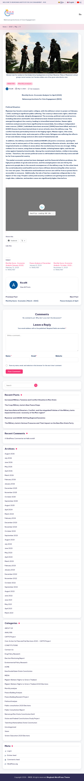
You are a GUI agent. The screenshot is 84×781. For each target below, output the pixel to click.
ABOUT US (9, 637)
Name (9, 365)
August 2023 (10, 549)
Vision (7, 741)
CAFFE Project (10, 646)
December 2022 (11, 583)
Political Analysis (11, 711)
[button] (25, 296)
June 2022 (8, 605)
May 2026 (8, 476)
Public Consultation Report (15, 719)
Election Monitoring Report (15, 668)
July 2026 (8, 467)
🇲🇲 (61, 2)
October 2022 (10, 592)
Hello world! (30, 448)
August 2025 (10, 515)
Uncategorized (10, 736)
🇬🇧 (70, 2)
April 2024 (9, 519)
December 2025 (11, 497)
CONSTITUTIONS (11, 655)
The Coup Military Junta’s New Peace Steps (22, 414)
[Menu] (80, 14)
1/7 (29, 237)
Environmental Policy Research (16, 672)
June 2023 (8, 558)
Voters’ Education (17, 745)
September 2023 (11, 545)
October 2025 (10, 506)
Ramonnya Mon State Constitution (20, 723)
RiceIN (23, 292)
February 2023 (10, 575)
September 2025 (11, 510)
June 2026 (8, 472)
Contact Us (9, 659)
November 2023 (11, 536)
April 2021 (8, 618)
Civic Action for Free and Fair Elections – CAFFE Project (28, 650)
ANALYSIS (11, 83)
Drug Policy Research (12, 663)
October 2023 (10, 540)
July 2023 (8, 553)
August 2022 (10, 601)
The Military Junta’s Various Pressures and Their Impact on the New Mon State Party (39, 432)
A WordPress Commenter (14, 448)
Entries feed (11, 765)
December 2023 (11, 532)
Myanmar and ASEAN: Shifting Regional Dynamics (25, 427)
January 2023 (10, 579)
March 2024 (9, 523)
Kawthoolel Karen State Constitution (18, 680)
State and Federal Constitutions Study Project (22, 728)
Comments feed (13, 769)
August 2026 (10, 463)
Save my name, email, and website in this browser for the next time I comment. (35, 375)
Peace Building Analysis (13, 702)
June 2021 (8, 609)
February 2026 (10, 489)
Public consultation (18, 715)
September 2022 (11, 596)
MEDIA (7, 685)
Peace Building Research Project (17, 706)
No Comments (34, 89)
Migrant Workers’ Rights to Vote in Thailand (21, 689)
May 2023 (8, 562)
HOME (7, 676)
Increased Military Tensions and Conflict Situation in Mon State (30, 409)
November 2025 (11, 502)
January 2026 (10, 493)
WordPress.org (12, 773)
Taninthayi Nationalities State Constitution (21, 732)
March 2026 (9, 485)
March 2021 (9, 622)
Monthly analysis (25, 83)
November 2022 (11, 588)
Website (58, 365)
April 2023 (8, 566)
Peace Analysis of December (40, 272)
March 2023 (9, 570)
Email (34, 365)
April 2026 (8, 480)
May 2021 (8, 614)
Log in (9, 760)
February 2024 (10, 527)
